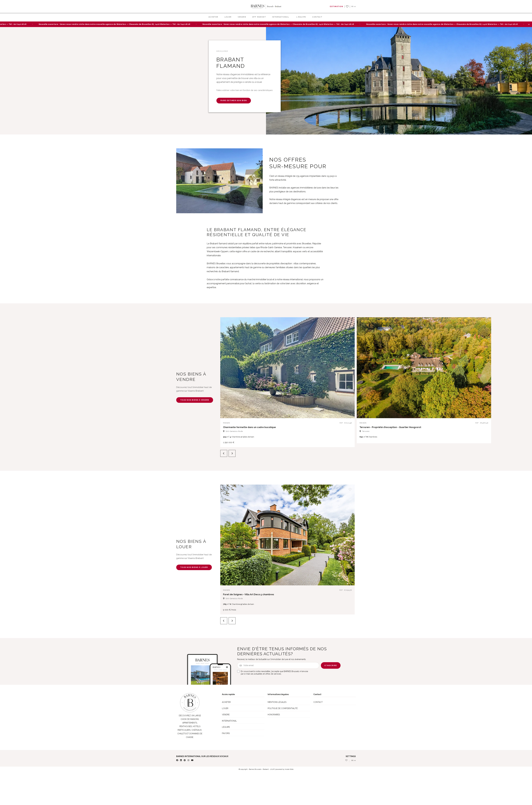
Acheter (213, 17)
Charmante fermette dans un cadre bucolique (249, 427)
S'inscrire (330, 665)
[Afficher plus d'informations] (529, 24)
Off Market (259, 17)
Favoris (226, 733)
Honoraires (274, 714)
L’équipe (301, 17)
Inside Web (289, 769)
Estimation (336, 6)
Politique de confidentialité (283, 708)
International (280, 17)
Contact (317, 17)
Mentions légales (277, 702)
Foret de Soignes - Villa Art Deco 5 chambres (248, 594)
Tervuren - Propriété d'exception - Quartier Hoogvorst (390, 427)
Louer (228, 17)
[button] (353, 6)
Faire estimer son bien (233, 100)
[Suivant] (232, 453)
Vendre (242, 17)
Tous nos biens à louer (194, 567)
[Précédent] (223, 453)
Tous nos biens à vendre (194, 400)
